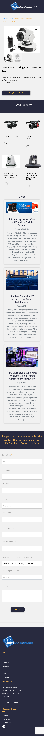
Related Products (22, 104)
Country (6, 499)
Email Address (8, 528)
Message (6, 586)
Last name (6, 483)
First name (7, 470)
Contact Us (6, 723)
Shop (4, 673)
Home (4, 18)
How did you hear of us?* (13, 570)
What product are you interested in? (17, 557)
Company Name (9, 512)
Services (5, 662)
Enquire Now (16, 93)
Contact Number (9, 541)
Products (5, 670)
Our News (6, 719)
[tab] (22, 106)
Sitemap (5, 677)
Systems (5, 659)
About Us (5, 715)
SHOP (11, 18)
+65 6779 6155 (12, 702)
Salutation (7, 455)
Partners (5, 666)
